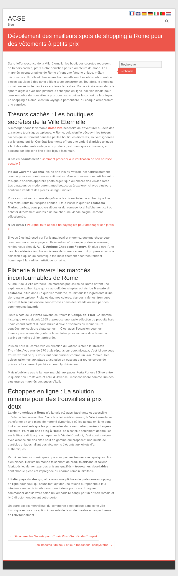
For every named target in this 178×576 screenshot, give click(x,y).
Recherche (127, 71)
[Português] (162, 14)
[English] (138, 14)
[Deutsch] (150, 14)
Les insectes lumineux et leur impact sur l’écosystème (73, 544)
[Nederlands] (168, 14)
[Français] (132, 14)
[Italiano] (156, 14)
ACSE (17, 18)
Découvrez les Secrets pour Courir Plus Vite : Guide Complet (53, 536)
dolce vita (55, 128)
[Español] (144, 14)
